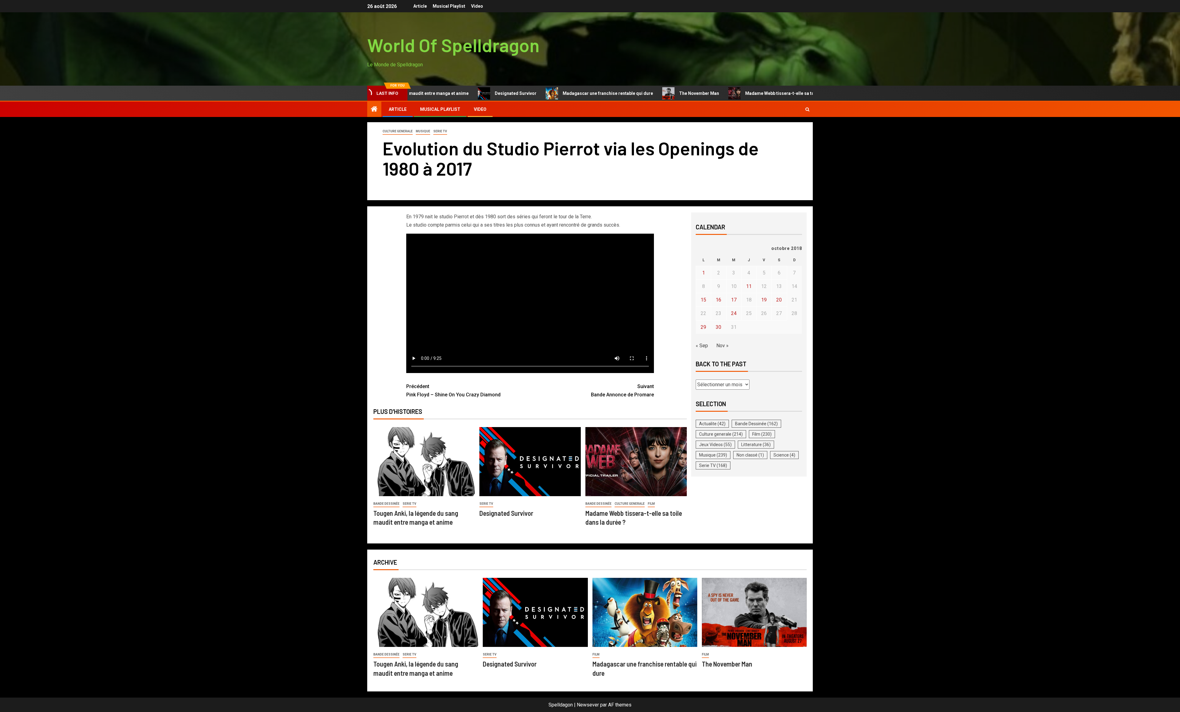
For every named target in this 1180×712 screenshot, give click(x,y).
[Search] (807, 109)
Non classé (750, 455)
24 (734, 313)
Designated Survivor (482, 93)
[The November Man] (754, 612)
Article (420, 6)
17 (734, 300)
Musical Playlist (449, 6)
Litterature (756, 444)
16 (718, 300)
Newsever (588, 705)
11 (749, 286)
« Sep (702, 345)
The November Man (665, 93)
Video (477, 6)
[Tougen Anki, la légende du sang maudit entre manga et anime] (424, 461)
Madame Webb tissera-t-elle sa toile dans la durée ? (764, 93)
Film (651, 503)
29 (703, 327)
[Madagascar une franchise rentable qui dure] (644, 612)
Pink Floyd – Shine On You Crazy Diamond (453, 390)
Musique (423, 131)
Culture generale (398, 131)
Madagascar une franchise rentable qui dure (574, 93)
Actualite (712, 423)
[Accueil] (374, 109)
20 (779, 300)
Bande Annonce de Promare (622, 390)
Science (784, 455)
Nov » (722, 345)
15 (703, 300)
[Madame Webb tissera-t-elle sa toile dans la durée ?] (636, 461)
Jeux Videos (715, 444)
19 (764, 300)
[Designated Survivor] (530, 461)
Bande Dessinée (386, 503)
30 (718, 327)
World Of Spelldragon (453, 45)
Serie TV (440, 131)
